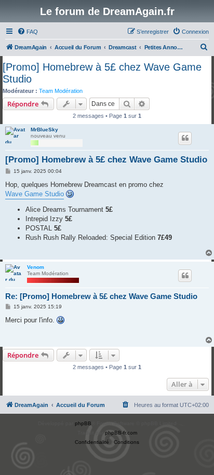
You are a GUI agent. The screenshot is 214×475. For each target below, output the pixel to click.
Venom (35, 267)
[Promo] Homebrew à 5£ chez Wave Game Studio (102, 73)
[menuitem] (27, 31)
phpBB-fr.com (121, 433)
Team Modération (61, 91)
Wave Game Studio (34, 194)
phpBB (83, 423)
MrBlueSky (44, 129)
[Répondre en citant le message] (185, 138)
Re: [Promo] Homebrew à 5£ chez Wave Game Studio (101, 296)
